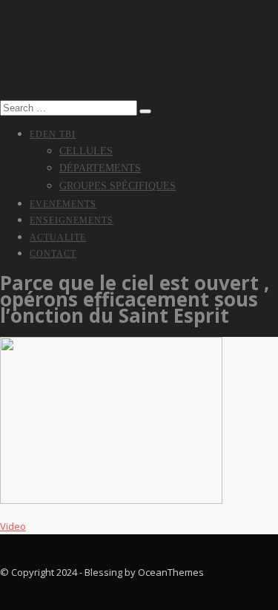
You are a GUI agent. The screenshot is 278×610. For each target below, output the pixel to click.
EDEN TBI (53, 134)
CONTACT (53, 254)
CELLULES (86, 151)
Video (13, 526)
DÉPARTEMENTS (100, 168)
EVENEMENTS (63, 204)
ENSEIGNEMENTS (71, 220)
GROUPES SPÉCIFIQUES (117, 185)
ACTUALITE (58, 237)
